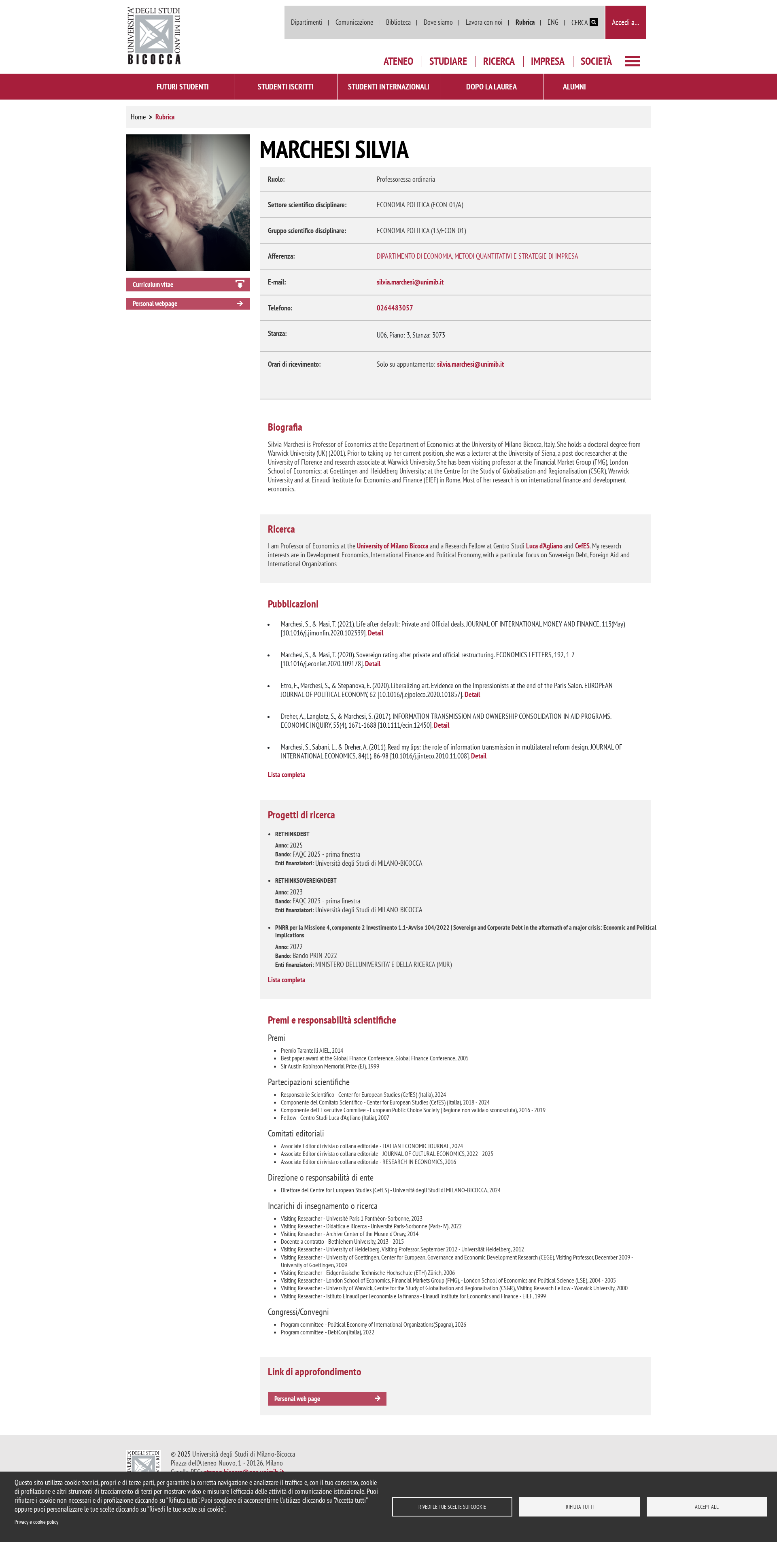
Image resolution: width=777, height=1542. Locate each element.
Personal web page (297, 1398)
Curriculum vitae (153, 284)
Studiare (448, 61)
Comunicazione (354, 22)
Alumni (574, 86)
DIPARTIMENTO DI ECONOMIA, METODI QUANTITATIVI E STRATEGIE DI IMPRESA (477, 256)
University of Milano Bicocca (392, 545)
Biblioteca (398, 22)
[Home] (154, 35)
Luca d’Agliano (544, 545)
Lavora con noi (484, 22)
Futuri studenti (183, 86)
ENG (553, 22)
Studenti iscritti (286, 86)
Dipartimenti (307, 22)
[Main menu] (632, 60)
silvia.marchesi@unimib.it (410, 282)
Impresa (548, 61)
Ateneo (398, 61)
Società (596, 61)
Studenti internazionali (388, 86)
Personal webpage (155, 303)
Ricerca (499, 61)
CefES (582, 545)
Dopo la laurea (491, 86)
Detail (375, 632)
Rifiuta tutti (580, 1506)
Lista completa (286, 774)
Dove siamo (438, 22)
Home (138, 116)
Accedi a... (625, 22)
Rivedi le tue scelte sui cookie (452, 1506)
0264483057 (395, 307)
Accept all (707, 1506)
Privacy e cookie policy (36, 1521)
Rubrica (525, 22)
